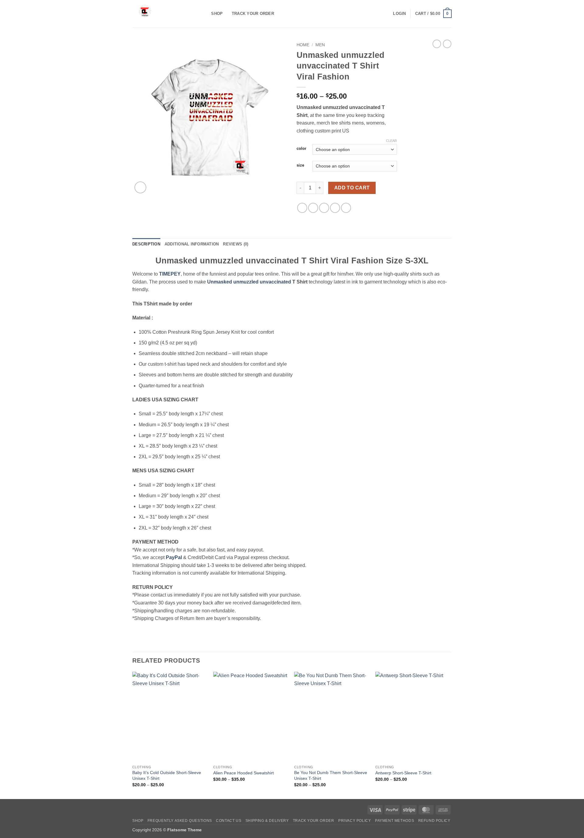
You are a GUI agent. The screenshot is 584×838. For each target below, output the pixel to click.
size (300, 165)
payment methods (394, 821)
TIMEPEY (170, 273)
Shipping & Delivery (267, 821)
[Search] (204, 13)
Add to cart (352, 187)
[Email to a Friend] (324, 208)
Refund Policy (434, 821)
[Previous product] (447, 44)
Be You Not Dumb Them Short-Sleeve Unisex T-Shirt (330, 775)
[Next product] (437, 44)
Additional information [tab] (192, 244)
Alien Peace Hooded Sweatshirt (243, 772)
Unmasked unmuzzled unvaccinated (249, 281)
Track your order (253, 13)
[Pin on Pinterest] (335, 208)
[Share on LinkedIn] (346, 208)
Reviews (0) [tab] (235, 244)
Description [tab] (146, 244)
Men (320, 45)
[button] (399, 14)
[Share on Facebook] (302, 208)
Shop (217, 13)
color (301, 148)
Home (303, 45)
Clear (391, 141)
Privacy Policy (354, 821)
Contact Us (228, 821)
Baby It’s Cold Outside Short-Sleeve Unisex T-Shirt (166, 775)
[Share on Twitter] (313, 208)
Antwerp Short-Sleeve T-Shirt (403, 772)
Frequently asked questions (180, 821)
